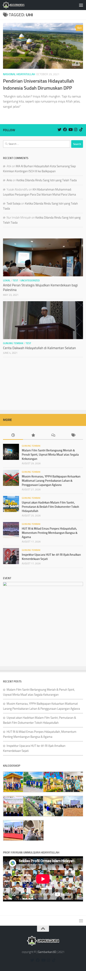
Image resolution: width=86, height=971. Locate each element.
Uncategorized (30, 280)
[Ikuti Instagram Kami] (76, 129)
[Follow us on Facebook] (65, 129)
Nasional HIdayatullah (19, 74)
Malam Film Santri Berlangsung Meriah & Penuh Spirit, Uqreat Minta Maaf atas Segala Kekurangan (50, 455)
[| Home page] (17, 5)
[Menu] (81, 5)
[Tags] (73, 435)
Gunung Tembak (13, 343)
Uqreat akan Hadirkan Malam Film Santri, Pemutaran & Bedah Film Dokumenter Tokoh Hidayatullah (50, 507)
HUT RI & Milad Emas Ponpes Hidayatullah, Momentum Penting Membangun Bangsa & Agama (49, 533)
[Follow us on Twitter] (59, 129)
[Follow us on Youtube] (70, 129)
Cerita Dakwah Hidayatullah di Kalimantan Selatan (39, 348)
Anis (9, 180)
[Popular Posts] (33, 435)
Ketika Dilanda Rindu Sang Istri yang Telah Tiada (46, 180)
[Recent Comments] (53, 435)
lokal (6, 280)
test (15, 280)
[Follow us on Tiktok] (81, 129)
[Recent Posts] (13, 435)
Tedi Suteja (14, 203)
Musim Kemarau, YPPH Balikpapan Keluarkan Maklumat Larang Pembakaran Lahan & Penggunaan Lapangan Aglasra (51, 481)
